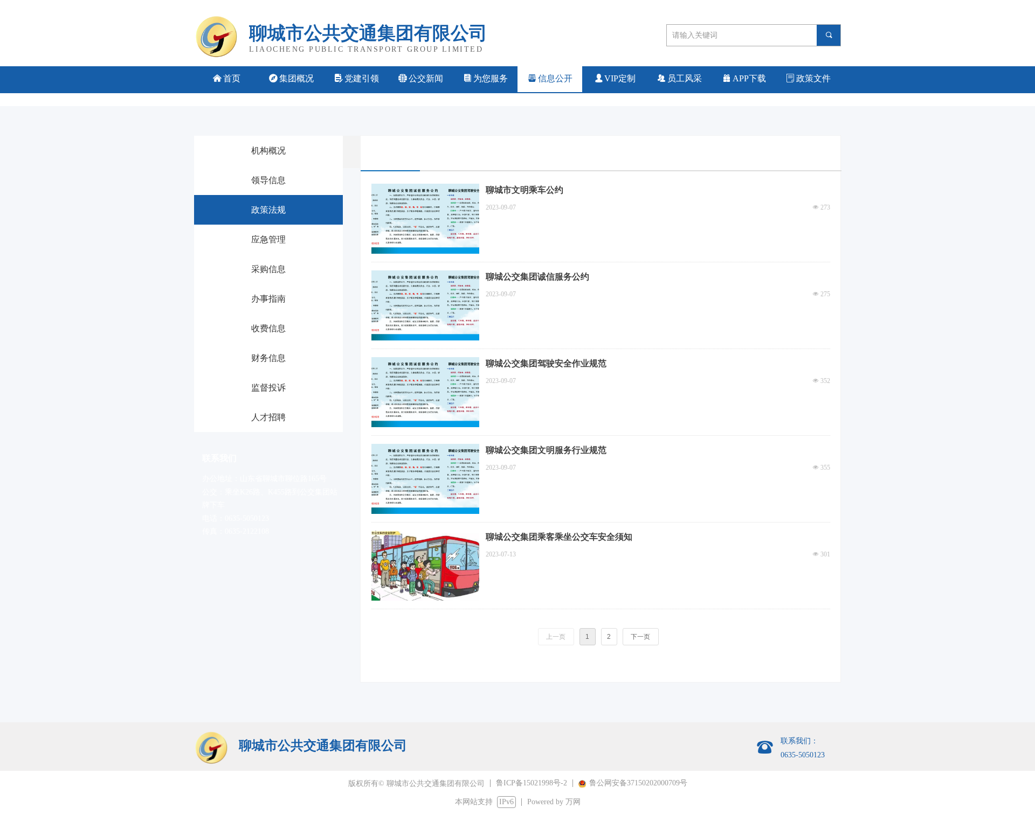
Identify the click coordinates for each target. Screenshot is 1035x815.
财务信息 (268, 358)
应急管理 (268, 239)
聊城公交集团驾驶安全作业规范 (546, 363)
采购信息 (268, 269)
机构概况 (268, 150)
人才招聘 (268, 417)
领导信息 (268, 180)
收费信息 (268, 328)
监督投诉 (268, 387)
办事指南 (268, 298)
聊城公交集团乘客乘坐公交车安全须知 (559, 536)
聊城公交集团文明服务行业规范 (546, 450)
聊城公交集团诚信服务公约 (537, 276)
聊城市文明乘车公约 (524, 189)
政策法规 (268, 209)
